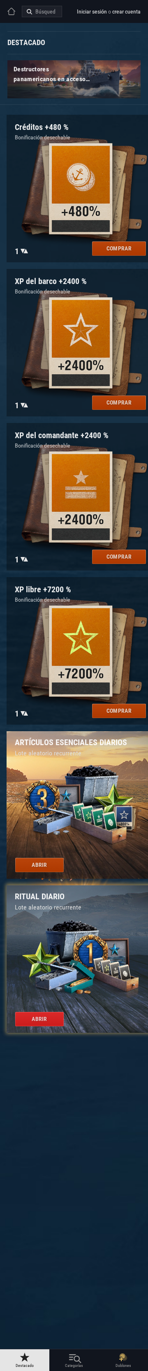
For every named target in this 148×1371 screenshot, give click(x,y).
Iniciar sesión (92, 11)
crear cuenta (126, 11)
